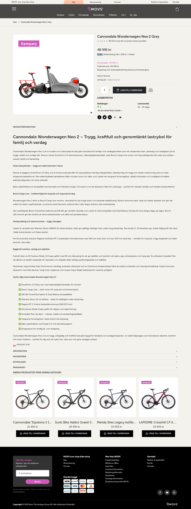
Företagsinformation (114, 478)
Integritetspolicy (19, 492)
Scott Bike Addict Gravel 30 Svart (74, 422)
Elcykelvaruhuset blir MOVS (116, 482)
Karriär (150, 463)
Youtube (167, 492)
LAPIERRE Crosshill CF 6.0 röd (158, 422)
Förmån (66, 466)
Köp (65, 460)
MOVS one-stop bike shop (23, 2)
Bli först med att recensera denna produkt (127, 41)
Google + (115, 117)
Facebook (99, 117)
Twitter (104, 117)
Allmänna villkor (112, 463)
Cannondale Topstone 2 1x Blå (32, 422)
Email (120, 117)
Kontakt (176, 2)
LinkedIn (110, 117)
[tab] (140, 54)
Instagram (174, 492)
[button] (91, 112)
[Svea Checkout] (100, 54)
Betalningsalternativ (113, 472)
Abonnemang (69, 463)
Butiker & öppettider (159, 2)
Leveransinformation (114, 469)
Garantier (109, 466)
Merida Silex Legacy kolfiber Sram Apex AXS (116, 422)
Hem (15, 22)
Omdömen (110, 475)
